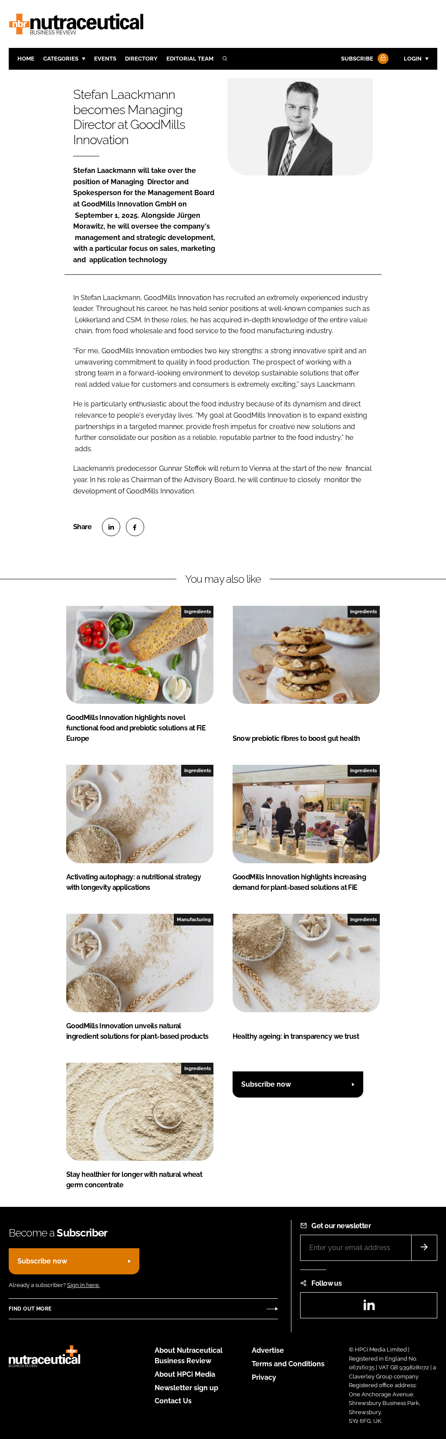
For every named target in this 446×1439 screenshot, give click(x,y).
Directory (141, 58)
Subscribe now (266, 1084)
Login (413, 58)
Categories (60, 58)
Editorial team (189, 58)
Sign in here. (83, 1285)
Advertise (268, 1350)
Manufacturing (194, 919)
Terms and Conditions (288, 1364)
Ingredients (197, 611)
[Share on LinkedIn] (111, 527)
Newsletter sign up (186, 1388)
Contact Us (173, 1401)
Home (25, 58)
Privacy (264, 1377)
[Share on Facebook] (135, 527)
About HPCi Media (185, 1374)
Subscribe (357, 58)
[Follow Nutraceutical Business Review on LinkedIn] (369, 1308)
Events (105, 58)
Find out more (30, 1309)
